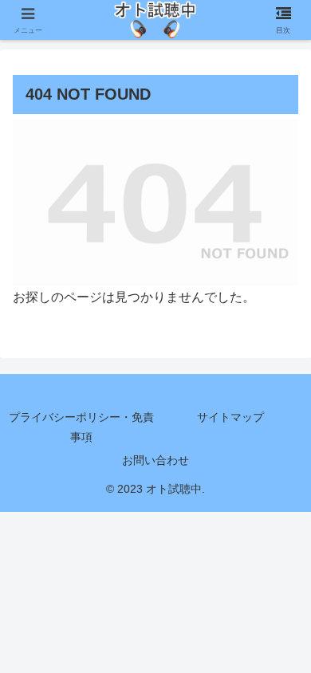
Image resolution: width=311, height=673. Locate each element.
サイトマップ (230, 417)
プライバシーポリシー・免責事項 (81, 427)
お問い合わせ (155, 460)
